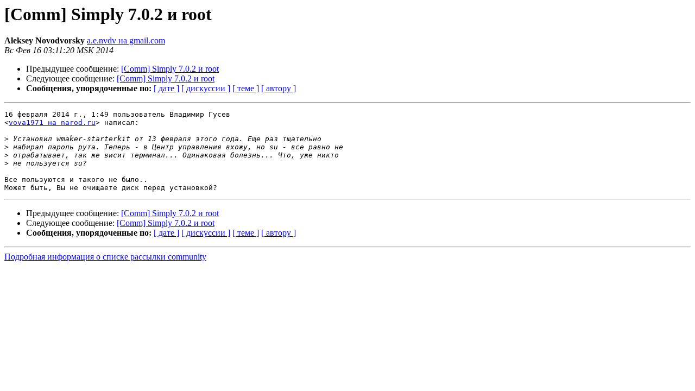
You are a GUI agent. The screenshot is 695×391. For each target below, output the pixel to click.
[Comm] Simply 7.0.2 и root (170, 68)
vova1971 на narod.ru (52, 122)
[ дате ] (166, 88)
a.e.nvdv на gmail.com (126, 40)
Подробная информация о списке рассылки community (105, 256)
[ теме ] (245, 88)
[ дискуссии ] (205, 88)
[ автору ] (278, 88)
